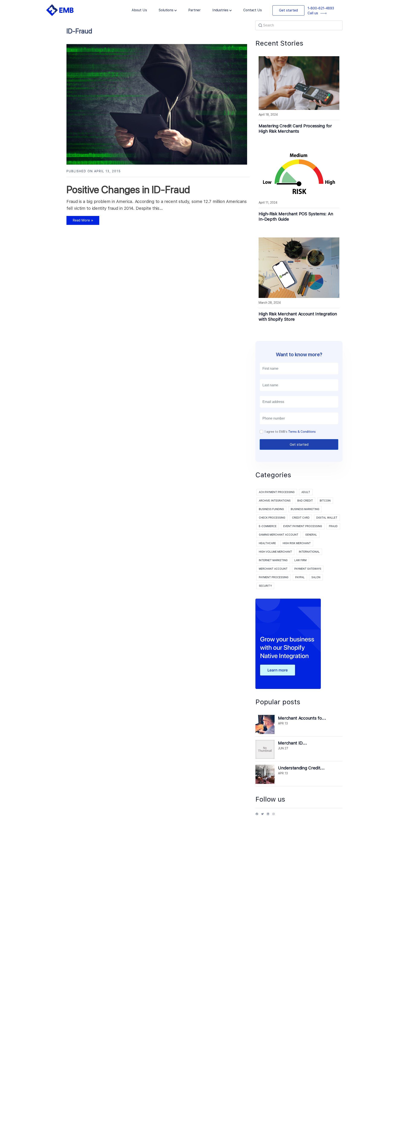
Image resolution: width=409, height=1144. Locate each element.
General (311, 534)
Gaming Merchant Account (278, 534)
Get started (288, 10)
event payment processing (302, 526)
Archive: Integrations (275, 500)
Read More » (79, 221)
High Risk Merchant (297, 543)
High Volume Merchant (275, 551)
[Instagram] (273, 815)
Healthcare (267, 543)
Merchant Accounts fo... (302, 718)
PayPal (300, 577)
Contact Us (252, 10)
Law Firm (300, 560)
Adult (305, 492)
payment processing (273, 577)
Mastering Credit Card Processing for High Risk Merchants (295, 128)
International (309, 551)
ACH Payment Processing (277, 492)
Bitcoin (325, 500)
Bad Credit (305, 500)
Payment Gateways (307, 568)
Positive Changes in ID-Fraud (128, 189)
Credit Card (301, 517)
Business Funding (271, 509)
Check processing (272, 517)
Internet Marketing (273, 560)
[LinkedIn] (267, 815)
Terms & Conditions (302, 431)
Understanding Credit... (301, 767)
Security (265, 585)
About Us (139, 10)
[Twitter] (262, 815)
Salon (315, 577)
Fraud (333, 526)
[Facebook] (256, 815)
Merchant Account (273, 568)
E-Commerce (268, 526)
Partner (194, 10)
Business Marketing (305, 509)
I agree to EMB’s (290, 431)
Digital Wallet (326, 517)
